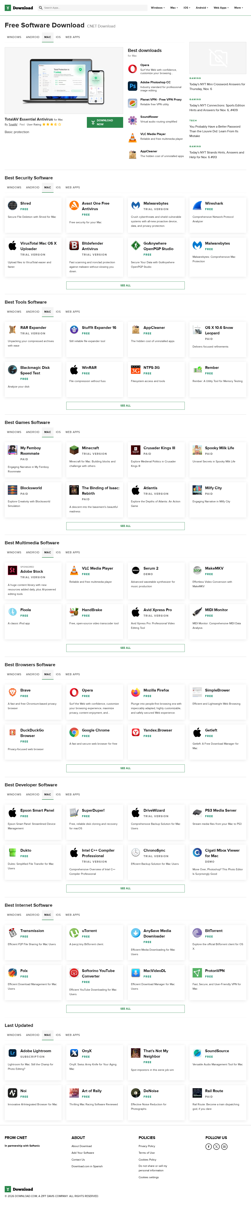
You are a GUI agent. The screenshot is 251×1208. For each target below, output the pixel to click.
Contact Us (78, 1159)
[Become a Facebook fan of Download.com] (209, 1147)
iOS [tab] (58, 37)
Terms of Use (147, 1152)
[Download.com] (19, 8)
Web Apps (220, 7)
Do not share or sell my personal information (153, 1168)
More (237, 7)
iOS (186, 7)
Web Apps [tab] (72, 37)
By (11, 124)
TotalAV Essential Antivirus (34, 119)
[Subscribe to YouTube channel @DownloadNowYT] (224, 1147)
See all (125, 285)
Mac (173, 7)
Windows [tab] (14, 37)
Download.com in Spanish (87, 1166)
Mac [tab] (47, 37)
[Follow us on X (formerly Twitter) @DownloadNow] (216, 1147)
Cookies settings (149, 1177)
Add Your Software (83, 1152)
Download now (105, 122)
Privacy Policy (147, 1146)
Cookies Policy (147, 1159)
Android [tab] (33, 37)
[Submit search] (41, 8)
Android (201, 7)
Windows (157, 7)
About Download (82, 1146)
